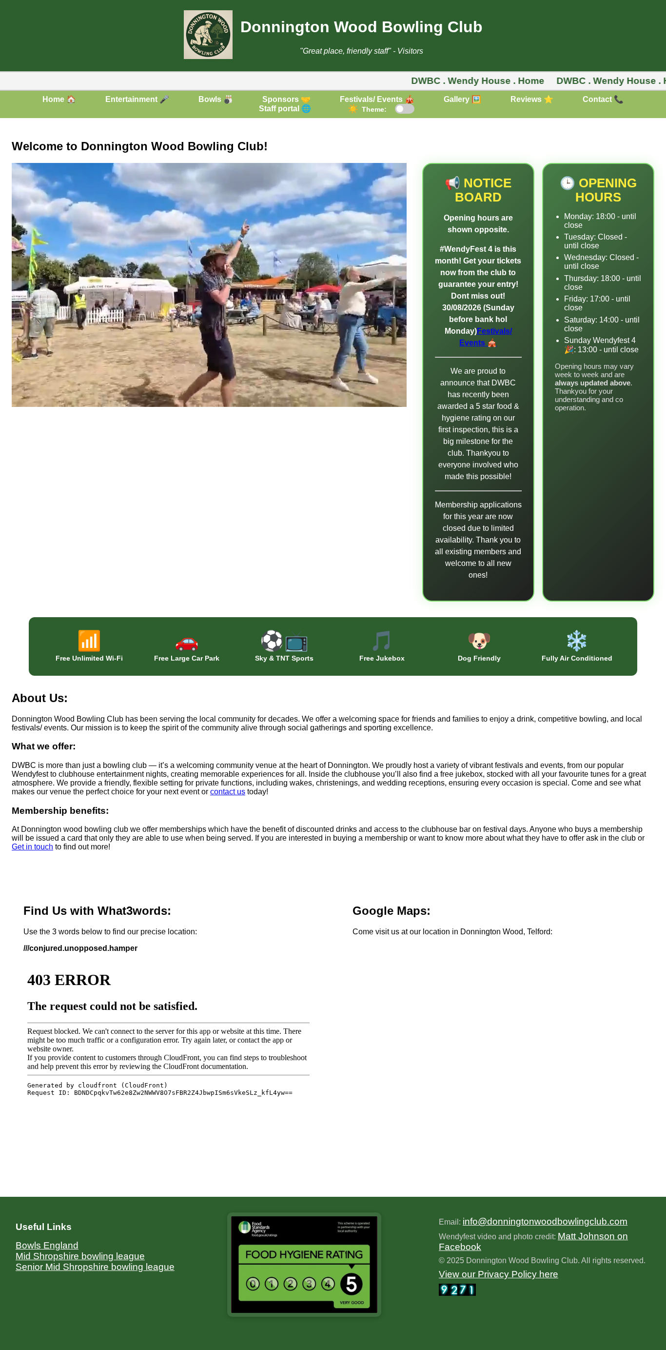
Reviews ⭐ (531, 99)
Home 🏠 (59, 99)
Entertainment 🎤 (137, 99)
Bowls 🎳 (215, 99)
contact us (227, 791)
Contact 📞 (603, 99)
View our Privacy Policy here (498, 1274)
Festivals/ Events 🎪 (377, 99)
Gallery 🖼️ (462, 99)
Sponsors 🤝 (286, 99)
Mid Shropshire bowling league (80, 1256)
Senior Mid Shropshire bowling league (95, 1267)
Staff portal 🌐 (285, 108)
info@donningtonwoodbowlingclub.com (545, 1221)
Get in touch (32, 847)
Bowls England (47, 1245)
